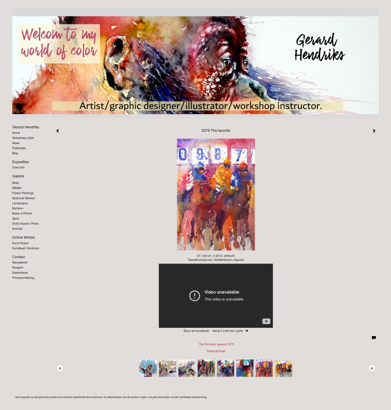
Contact (18, 256)
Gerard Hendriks (25, 126)
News (15, 143)
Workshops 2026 (23, 138)
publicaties (19, 148)
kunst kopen (20, 243)
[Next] (372, 368)
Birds (15, 183)
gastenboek (20, 272)
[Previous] (60, 368)
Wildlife (16, 188)
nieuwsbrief (19, 262)
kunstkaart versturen (25, 248)
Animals (17, 228)
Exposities (20, 161)
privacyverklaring (23, 278)
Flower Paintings (23, 193)
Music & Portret (22, 213)
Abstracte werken (23, 198)
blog (15, 153)
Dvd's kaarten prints (25, 223)
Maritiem (17, 208)
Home (16, 133)
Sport (15, 218)
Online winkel (23, 237)
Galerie (18, 175)
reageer (17, 267)
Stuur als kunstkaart (213, 331)
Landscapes (20, 203)
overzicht (18, 167)
